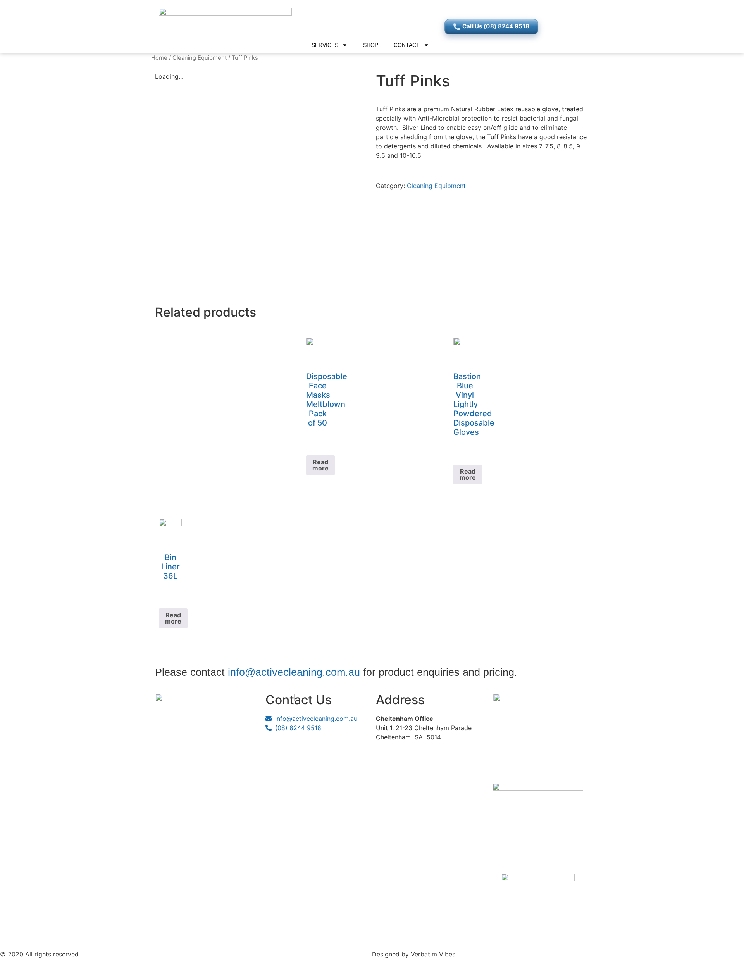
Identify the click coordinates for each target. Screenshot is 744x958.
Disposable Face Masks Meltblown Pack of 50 (326, 399)
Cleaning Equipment (199, 57)
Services (325, 45)
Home (159, 57)
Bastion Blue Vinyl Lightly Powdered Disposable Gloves (473, 404)
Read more (320, 465)
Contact (407, 45)
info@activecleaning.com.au (294, 672)
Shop (370, 45)
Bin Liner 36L (170, 567)
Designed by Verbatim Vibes (413, 954)
